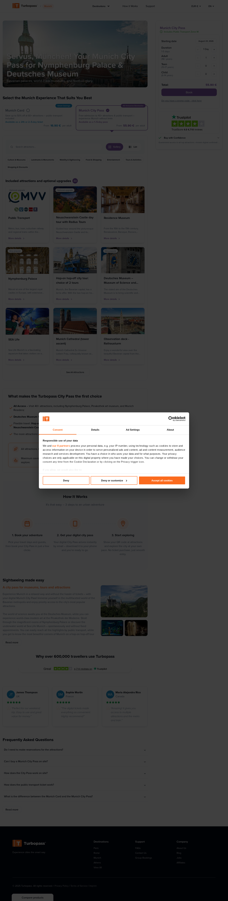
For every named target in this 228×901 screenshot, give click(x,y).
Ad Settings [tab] (133, 429)
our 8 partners (61, 445)
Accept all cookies (162, 480)
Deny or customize (112, 480)
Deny (66, 480)
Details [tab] (95, 429)
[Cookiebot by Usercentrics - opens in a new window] (170, 418)
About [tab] (170, 429)
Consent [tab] (58, 429)
